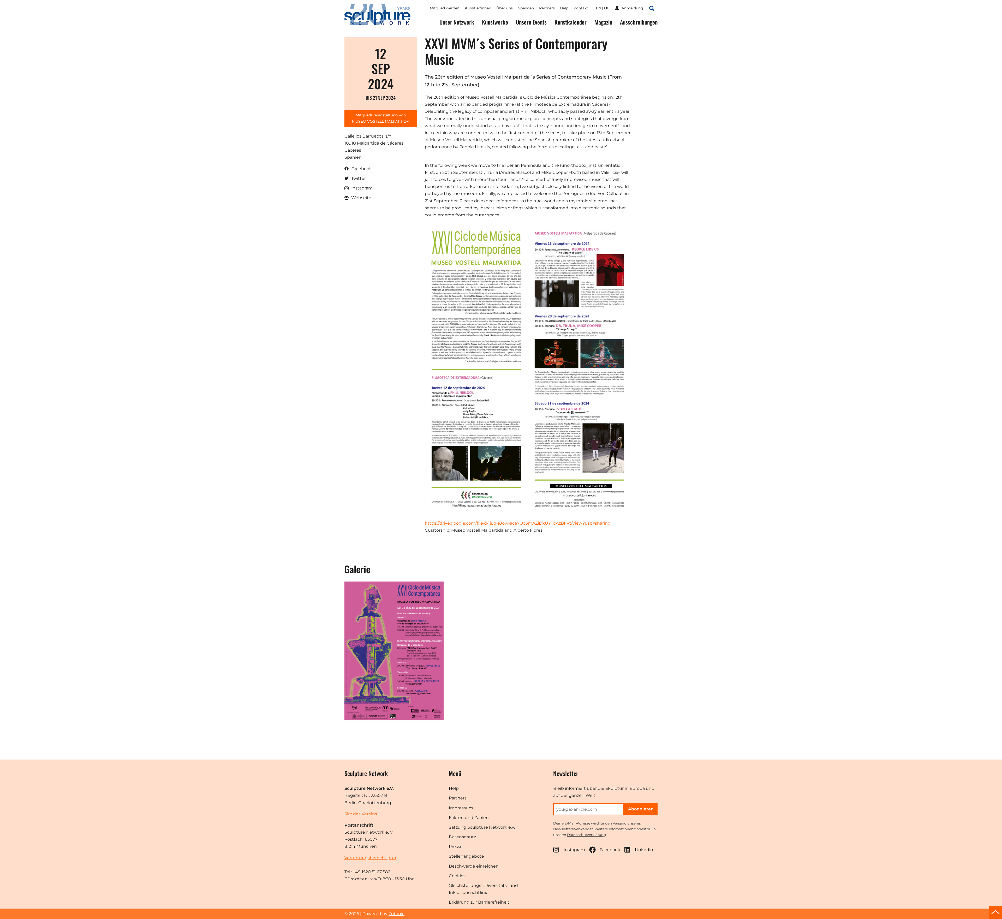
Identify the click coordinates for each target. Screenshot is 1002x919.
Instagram (574, 849)
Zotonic (396, 913)
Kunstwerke (495, 22)
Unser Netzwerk (456, 22)
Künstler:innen (478, 8)
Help (564, 8)
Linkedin (644, 849)
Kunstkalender (570, 22)
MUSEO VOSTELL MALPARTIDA (380, 121)
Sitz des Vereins (360, 813)
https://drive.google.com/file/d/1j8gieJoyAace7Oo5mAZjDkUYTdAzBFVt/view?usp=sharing (518, 523)
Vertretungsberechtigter (370, 857)
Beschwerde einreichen (474, 866)
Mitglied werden (445, 8)
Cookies (457, 875)
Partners (547, 8)
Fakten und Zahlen (469, 817)
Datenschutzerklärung (586, 835)
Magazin (603, 22)
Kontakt (581, 8)
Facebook (610, 849)
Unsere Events (531, 22)
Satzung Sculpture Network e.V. (482, 827)
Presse (456, 846)
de (607, 8)
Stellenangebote (466, 856)
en (598, 8)
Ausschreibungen (639, 22)
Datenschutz (462, 836)
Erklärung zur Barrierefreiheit (479, 902)
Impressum (461, 807)
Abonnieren (641, 809)
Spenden (526, 8)
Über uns (504, 8)
